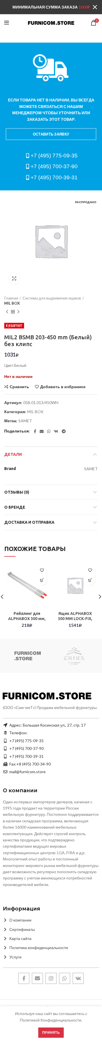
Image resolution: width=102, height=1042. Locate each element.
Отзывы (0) (16, 492)
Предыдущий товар (7, 312)
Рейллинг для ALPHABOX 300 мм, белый (27, 618)
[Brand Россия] (27, 656)
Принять (51, 1032)
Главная (11, 298)
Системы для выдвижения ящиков (52, 298)
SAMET (25, 421)
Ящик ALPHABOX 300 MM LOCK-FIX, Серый (75, 618)
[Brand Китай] (74, 656)
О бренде (14, 507)
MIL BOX (12, 303)
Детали (13, 454)
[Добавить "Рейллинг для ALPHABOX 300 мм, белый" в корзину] (42, 580)
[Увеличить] (14, 278)
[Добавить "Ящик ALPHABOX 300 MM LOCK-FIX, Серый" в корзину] (90, 580)
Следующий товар (18, 312)
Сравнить (19, 387)
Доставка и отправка (29, 522)
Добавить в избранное (63, 387)
